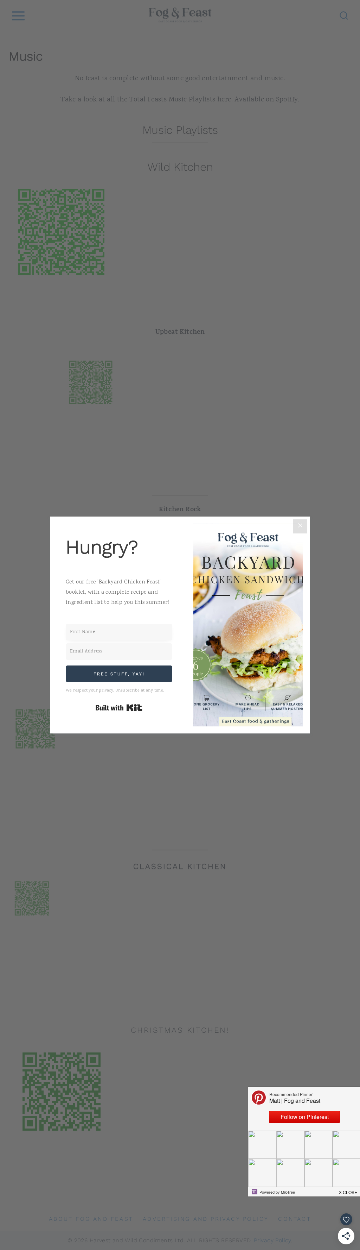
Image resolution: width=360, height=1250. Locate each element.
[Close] (300, 526)
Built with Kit (119, 707)
